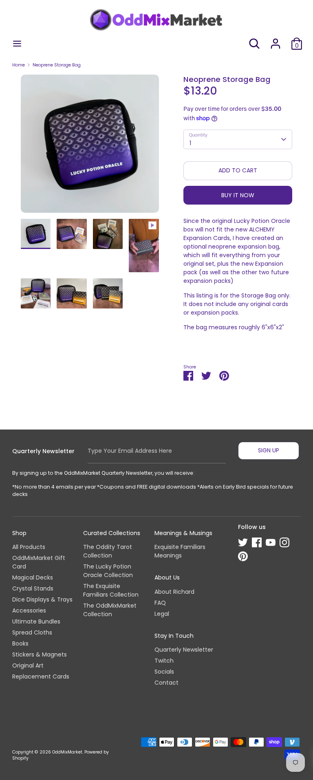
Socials (164, 672)
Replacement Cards (40, 676)
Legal (161, 614)
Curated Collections (111, 533)
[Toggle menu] (17, 43)
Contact (166, 683)
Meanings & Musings (183, 533)
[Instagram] (284, 542)
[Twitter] (243, 542)
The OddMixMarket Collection (110, 610)
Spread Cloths (32, 632)
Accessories (29, 610)
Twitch (164, 661)
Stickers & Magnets (39, 654)
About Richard (174, 592)
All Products (28, 547)
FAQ (160, 603)
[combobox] (238, 139)
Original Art (28, 665)
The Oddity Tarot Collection (107, 551)
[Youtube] (271, 542)
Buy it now (237, 195)
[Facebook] (257, 542)
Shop (19, 533)
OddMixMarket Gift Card (38, 562)
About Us (167, 577)
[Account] (275, 39)
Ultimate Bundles (36, 621)
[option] (90, 147)
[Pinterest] (243, 556)
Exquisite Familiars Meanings (179, 551)
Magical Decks (32, 577)
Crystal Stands (32, 588)
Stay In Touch (174, 636)
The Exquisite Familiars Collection (111, 590)
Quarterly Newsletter (183, 650)
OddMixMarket (67, 752)
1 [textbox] (190, 143)
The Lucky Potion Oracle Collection (108, 570)
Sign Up (268, 450)
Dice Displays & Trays (42, 599)
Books (20, 643)
